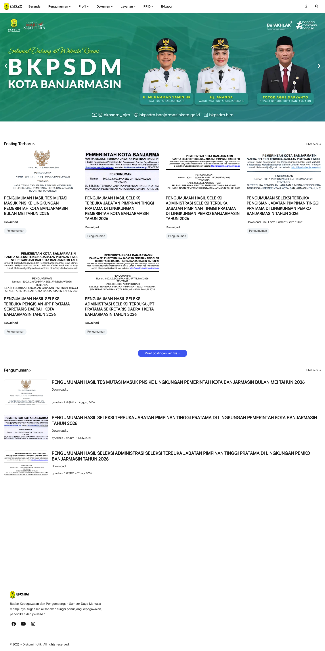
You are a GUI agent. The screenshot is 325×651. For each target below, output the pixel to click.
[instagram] (33, 624)
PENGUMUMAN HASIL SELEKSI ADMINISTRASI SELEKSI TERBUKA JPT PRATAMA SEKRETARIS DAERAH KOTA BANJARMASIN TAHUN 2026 (119, 306)
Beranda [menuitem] (34, 6)
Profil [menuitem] (82, 6)
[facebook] (13, 624)
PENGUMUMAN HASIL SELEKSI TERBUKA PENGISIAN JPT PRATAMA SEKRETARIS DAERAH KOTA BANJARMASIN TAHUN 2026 (37, 306)
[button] (306, 6)
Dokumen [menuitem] (103, 6)
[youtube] (23, 624)
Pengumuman (15, 231)
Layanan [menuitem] (127, 6)
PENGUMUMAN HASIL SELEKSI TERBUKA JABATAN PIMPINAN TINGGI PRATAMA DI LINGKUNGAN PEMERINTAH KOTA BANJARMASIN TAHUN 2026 (119, 208)
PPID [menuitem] (147, 6)
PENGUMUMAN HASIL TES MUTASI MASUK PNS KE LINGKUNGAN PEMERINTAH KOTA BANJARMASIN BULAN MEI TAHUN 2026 (36, 206)
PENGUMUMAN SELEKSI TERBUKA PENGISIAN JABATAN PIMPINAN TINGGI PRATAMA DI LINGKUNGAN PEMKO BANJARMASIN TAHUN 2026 (283, 206)
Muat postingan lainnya (161, 353)
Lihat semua (313, 144)
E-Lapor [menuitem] (166, 6)
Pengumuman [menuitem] (58, 6)
